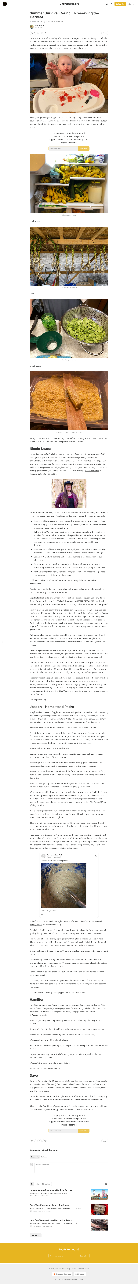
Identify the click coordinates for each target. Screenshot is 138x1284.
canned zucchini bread (62, 838)
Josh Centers (39, 26)
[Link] (26, 448)
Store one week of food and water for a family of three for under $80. (55, 1208)
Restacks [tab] (44, 1157)
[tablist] (39, 1157)
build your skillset (43, 41)
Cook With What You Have (84, 460)
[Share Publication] (111, 4)
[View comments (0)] (39, 33)
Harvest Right (100, 549)
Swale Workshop (92, 470)
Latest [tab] (38, 1184)
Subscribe (120, 4)
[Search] (107, 4)
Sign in (131, 4)
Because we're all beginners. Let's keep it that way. (48, 1193)
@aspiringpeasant (41, 1091)
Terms (73, 1269)
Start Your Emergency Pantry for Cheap (49, 1205)
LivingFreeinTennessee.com (54, 454)
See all (34, 1235)
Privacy (67, 1269)
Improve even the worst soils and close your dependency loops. (53, 1223)
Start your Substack (63, 1274)
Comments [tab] (35, 1157)
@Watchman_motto (38, 1015)
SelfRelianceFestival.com (52, 460)
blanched (59, 528)
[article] (69, 1194)
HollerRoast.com (55, 457)
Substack (58, 1279)
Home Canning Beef (39, 691)
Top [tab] (32, 1184)
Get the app (79, 1274)
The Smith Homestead (47, 718)
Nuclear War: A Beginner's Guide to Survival (51, 1190)
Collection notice (83, 1269)
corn (94, 835)
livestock (77, 41)
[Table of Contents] (2, 641)
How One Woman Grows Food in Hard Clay (51, 1220)
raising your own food (79, 38)
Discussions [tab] (46, 1184)
